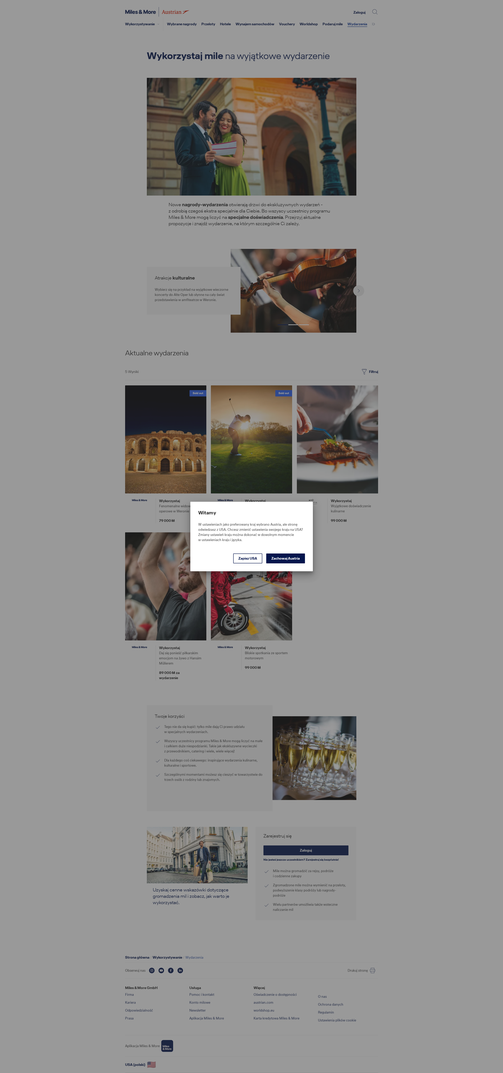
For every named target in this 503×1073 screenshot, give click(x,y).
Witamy (207, 513)
